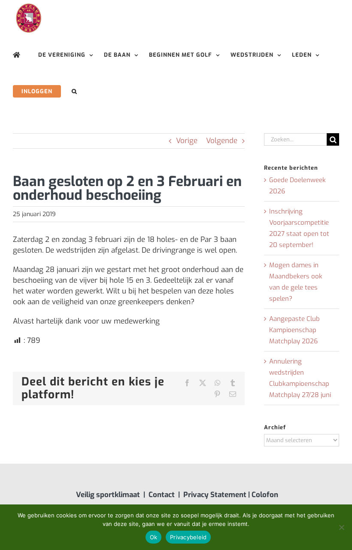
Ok (154, 537)
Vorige (186, 141)
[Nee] (341, 527)
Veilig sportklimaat (108, 495)
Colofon (265, 495)
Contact (162, 495)
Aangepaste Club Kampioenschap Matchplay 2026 (294, 330)
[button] (74, 91)
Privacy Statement (214, 495)
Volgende (221, 141)
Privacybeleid (188, 537)
